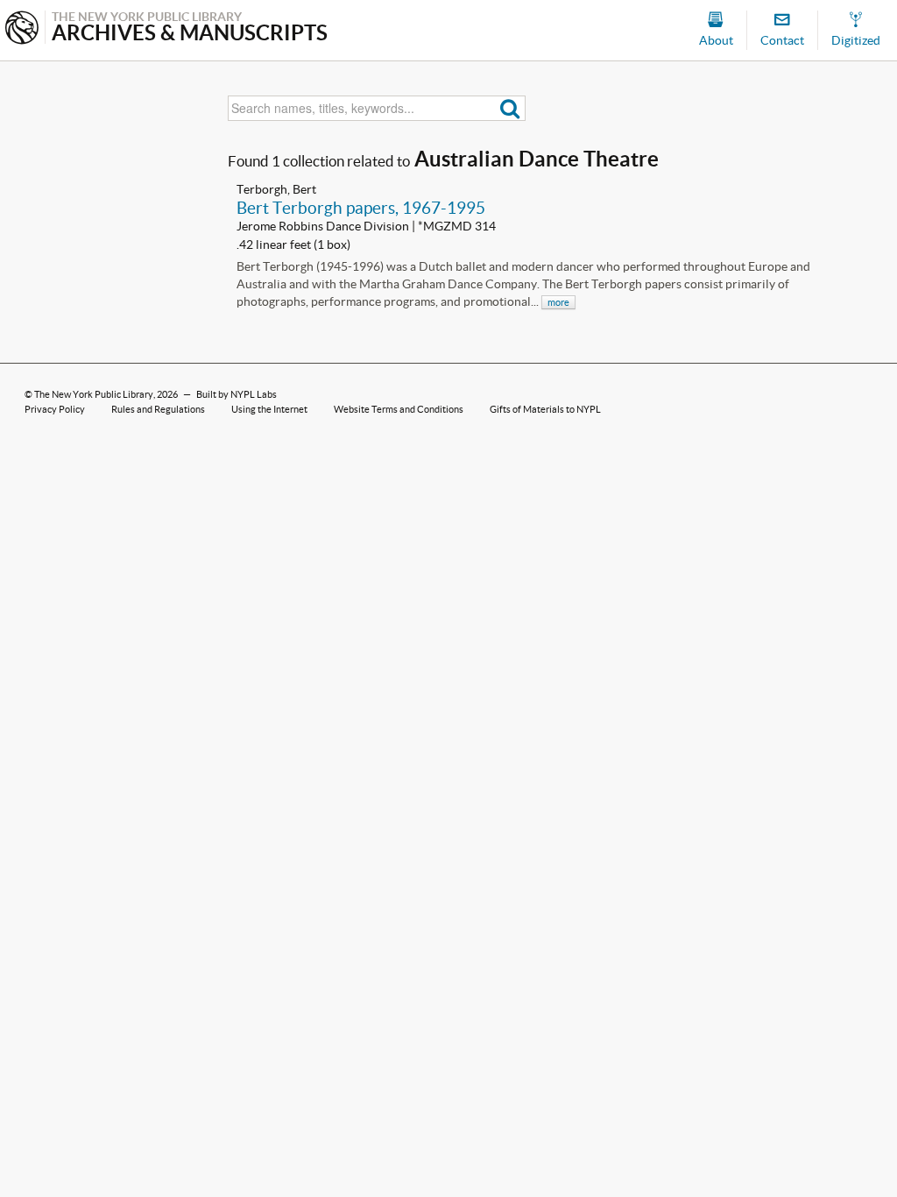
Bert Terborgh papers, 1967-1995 (361, 207)
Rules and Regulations (158, 409)
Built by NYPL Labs (236, 394)
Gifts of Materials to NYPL (545, 409)
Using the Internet (269, 409)
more (558, 302)
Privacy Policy (55, 409)
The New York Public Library (93, 394)
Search (510, 108)
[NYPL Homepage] (22, 29)
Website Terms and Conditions (398, 409)
